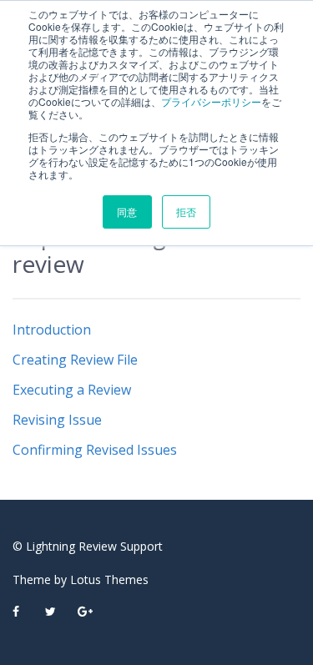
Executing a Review (72, 389)
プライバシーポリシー (211, 101)
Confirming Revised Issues (95, 450)
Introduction (52, 329)
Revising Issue (57, 420)
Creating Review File (75, 359)
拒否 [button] (186, 211)
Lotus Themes (109, 579)
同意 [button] (127, 211)
